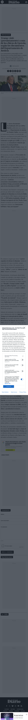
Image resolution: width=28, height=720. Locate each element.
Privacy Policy (22, 392)
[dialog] (14, 360)
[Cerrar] (26, 714)
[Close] (24, 328)
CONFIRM (8, 386)
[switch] (22, 360)
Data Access (14, 392)
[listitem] (14, 356)
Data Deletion (5, 392)
